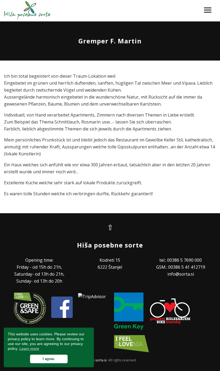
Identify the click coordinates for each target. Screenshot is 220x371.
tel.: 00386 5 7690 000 (180, 260)
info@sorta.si (180, 274)
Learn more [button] (29, 348)
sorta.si (101, 360)
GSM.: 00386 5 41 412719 (180, 267)
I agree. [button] (49, 359)
